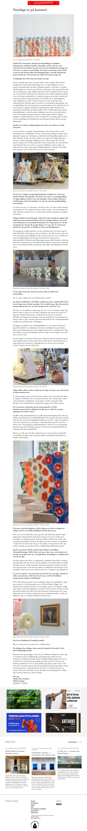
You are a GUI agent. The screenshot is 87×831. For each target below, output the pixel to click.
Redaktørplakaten (35, 816)
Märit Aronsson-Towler (26, 60)
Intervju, (16, 60)
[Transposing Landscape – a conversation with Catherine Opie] (43, 766)
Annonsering (35, 810)
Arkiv (32, 806)
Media (33, 805)
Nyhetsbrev (34, 803)
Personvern (34, 812)
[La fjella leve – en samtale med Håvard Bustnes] (70, 762)
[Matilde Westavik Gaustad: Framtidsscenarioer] (17, 765)
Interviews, (34, 748)
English (33, 801)
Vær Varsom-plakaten (36, 818)
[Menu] (29, 3)
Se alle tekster (72, 742)
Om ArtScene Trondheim (38, 808)
